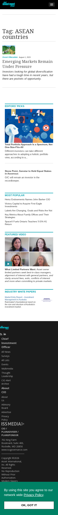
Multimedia (7, 368)
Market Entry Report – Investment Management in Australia (19, 298)
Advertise (6, 412)
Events (4, 364)
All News (5, 351)
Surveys (5, 356)
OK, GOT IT (29, 505)
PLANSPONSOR (9, 435)
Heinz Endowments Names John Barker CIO (27, 199)
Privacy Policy (33, 495)
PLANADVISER (9, 431)
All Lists (5, 360)
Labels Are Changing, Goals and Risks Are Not (28, 210)
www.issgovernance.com (14, 449)
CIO (3, 428)
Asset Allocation (10, 57)
